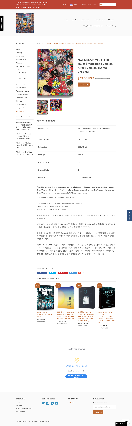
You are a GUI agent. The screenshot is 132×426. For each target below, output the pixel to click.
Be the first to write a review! (76, 376)
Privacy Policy (111, 26)
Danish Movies (21, 104)
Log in (84, 5)
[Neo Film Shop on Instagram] (52, 404)
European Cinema (22, 108)
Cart (66, 5)
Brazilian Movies (22, 94)
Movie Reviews (99, 20)
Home (66, 20)
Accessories (20, 84)
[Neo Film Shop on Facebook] (47, 404)
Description (42, 121)
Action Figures (21, 87)
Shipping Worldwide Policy (93, 26)
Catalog (75, 20)
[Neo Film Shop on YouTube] (56, 404)
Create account (92, 5)
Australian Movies (22, 91)
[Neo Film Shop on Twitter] (43, 404)
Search (18, 403)
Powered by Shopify (43, 422)
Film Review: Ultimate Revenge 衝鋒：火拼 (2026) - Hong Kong (24, 136)
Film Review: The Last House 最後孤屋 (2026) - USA (25, 145)
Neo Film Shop (32, 422)
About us (111, 20)
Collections (85, 20)
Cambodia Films (22, 98)
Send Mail (71, 403)
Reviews (51, 121)
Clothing (19, 101)
